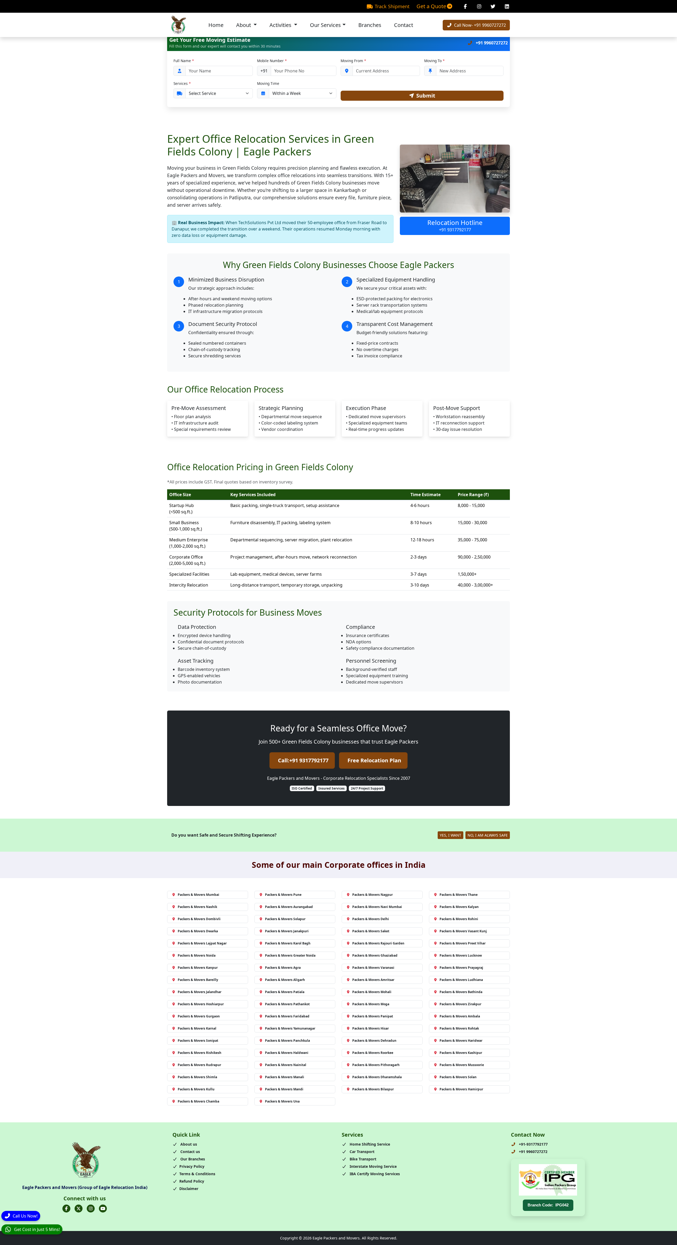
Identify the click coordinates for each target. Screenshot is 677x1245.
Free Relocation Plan (374, 760)
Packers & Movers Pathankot (287, 1004)
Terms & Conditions (197, 1173)
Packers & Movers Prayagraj (461, 967)
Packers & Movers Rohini (459, 919)
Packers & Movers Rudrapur (199, 1065)
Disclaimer (188, 1188)
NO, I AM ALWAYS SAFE (488, 835)
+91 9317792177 (455, 230)
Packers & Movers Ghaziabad (374, 955)
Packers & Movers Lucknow (461, 955)
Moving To (434, 60)
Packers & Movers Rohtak (459, 1028)
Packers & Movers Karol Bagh (287, 943)
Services (182, 83)
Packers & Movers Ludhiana (461, 979)
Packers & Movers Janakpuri (287, 931)
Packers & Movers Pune (283, 894)
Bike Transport (362, 1158)
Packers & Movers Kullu (196, 1089)
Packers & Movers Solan (458, 1077)
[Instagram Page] (479, 6)
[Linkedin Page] (507, 6)
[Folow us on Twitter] (79, 1208)
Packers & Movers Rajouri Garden (378, 943)
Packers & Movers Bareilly (198, 979)
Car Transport (361, 1151)
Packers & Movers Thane (459, 894)
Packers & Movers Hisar (370, 1028)
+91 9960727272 (491, 43)
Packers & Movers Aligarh (285, 979)
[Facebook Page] (465, 6)
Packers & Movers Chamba (198, 1101)
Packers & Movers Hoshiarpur (201, 1004)
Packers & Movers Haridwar (461, 1040)
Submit (425, 95)
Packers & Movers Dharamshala (377, 1077)
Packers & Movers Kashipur (461, 1052)
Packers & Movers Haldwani (286, 1052)
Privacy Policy (191, 1166)
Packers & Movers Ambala (460, 1016)
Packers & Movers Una (282, 1101)
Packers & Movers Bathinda (461, 992)
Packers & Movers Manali (284, 1077)
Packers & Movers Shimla (197, 1077)
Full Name (183, 60)
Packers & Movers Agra (283, 967)
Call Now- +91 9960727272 (479, 25)
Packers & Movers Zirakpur (460, 1004)
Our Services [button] (325, 25)
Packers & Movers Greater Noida (290, 955)
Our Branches (192, 1158)
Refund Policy (191, 1181)
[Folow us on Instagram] (91, 1208)
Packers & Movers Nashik (197, 907)
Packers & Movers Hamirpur (461, 1089)
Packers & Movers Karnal (197, 1028)
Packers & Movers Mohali (371, 992)
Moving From (353, 60)
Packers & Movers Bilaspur (373, 1089)
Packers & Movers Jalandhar (199, 992)
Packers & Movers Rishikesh (199, 1052)
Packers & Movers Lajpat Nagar (202, 943)
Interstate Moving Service (373, 1166)
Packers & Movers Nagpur (372, 894)
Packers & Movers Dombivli (199, 919)
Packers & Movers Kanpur (198, 967)
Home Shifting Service (369, 1144)
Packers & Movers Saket (370, 931)
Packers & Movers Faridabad (287, 1016)
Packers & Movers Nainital (285, 1065)
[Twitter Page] (493, 6)
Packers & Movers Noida (197, 955)
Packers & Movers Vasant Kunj (463, 931)
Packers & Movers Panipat (372, 1016)
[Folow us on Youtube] (103, 1208)
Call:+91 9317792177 (303, 760)
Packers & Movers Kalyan (459, 907)
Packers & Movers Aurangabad (289, 907)
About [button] (244, 25)
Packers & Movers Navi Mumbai (377, 907)
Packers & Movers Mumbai (198, 894)
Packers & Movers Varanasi (373, 967)
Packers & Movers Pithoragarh (376, 1065)
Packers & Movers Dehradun (374, 1040)
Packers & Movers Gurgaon (199, 1016)
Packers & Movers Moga (370, 1004)
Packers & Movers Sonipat (198, 1040)
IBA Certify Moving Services (374, 1173)
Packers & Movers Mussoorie (462, 1065)
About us (188, 1144)
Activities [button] (281, 25)
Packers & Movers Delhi (370, 919)
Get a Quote (431, 6)
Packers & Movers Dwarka (198, 931)
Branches (369, 25)
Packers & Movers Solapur (285, 919)
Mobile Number (272, 60)
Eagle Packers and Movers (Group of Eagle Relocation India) (84, 1187)
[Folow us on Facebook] (66, 1208)
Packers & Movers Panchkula (287, 1040)
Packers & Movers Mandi (284, 1089)
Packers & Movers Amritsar (373, 979)
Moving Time (268, 83)
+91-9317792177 (533, 1144)
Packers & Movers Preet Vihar (463, 943)
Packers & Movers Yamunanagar (290, 1028)
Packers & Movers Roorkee (372, 1052)
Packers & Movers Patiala (284, 992)
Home (215, 25)
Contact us (189, 1151)
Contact (403, 25)
